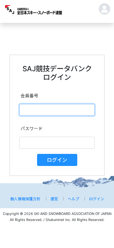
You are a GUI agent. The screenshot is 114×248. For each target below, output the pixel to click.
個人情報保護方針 (25, 198)
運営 (54, 198)
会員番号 (29, 95)
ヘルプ (73, 198)
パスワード (32, 128)
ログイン (57, 160)
